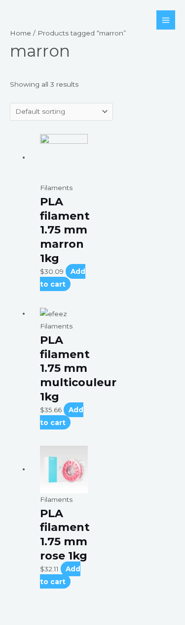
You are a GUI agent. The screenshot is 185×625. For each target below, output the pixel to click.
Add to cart (62, 277)
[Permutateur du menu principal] (166, 20)
